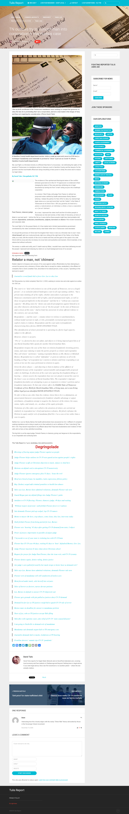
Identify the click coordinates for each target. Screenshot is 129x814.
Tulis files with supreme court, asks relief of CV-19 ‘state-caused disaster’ (42, 618)
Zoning (107, 231)
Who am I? (32, 3)
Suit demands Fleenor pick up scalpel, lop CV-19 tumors (35, 511)
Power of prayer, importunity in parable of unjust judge (35, 532)
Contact (74, 3)
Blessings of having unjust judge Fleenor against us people (36, 452)
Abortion (98, 126)
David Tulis (16, 41)
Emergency (47, 17)
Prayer (97, 199)
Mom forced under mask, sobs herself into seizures (33, 581)
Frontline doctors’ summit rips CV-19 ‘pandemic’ (33, 640)
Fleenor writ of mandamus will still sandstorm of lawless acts (37, 575)
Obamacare (99, 187)
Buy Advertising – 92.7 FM (92, 3)
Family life (58, 17)
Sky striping (99, 219)
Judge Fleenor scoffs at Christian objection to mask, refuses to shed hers (42, 462)
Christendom (15, 17)
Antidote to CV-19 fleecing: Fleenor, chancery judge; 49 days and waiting (42, 500)
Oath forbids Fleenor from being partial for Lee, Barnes (35, 522)
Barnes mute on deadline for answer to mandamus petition (36, 608)
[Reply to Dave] (81, 718)
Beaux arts (99, 134)
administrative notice (103, 130)
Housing (98, 158)
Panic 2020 (38, 21)
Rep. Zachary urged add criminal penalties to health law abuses (38, 484)
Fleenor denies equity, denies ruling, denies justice (33, 559)
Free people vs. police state (21, 21)
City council (99, 146)
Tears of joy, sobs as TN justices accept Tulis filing (33, 613)
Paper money (99, 195)
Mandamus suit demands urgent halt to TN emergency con (36, 629)
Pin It (44, 677)
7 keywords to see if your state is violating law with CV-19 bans (38, 538)
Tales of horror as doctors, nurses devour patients (33, 586)
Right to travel (100, 211)
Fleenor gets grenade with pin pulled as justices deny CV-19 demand (40, 597)
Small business (100, 223)
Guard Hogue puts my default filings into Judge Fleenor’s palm (38, 495)
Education (98, 154)
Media (97, 179)
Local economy (109, 162)
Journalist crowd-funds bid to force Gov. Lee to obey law (36, 276)
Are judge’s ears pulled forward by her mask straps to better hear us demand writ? (45, 565)
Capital (109, 134)
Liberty (97, 162)
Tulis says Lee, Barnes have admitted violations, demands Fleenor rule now (43, 489)
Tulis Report (16, 2)
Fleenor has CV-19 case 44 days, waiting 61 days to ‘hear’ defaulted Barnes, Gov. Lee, (47, 543)
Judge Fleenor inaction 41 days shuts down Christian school (37, 549)
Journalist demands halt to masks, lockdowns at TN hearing (37, 635)
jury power (109, 158)
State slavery (100, 227)
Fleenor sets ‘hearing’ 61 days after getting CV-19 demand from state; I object (44, 527)
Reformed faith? (101, 203)
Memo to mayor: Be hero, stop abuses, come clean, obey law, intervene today (43, 516)
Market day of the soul (103, 175)
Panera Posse (100, 191)
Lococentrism (100, 171)
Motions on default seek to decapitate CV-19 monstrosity (36, 468)
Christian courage (101, 138)
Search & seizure (101, 215)
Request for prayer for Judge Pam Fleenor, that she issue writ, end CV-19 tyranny (45, 554)
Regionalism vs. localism (104, 207)
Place (110, 195)
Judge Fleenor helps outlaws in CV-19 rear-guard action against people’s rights (44, 457)
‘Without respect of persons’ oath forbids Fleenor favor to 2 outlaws (40, 505)
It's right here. (13, 803)
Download (27, 253)
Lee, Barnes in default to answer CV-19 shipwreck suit (35, 592)
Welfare (98, 231)
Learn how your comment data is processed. (53, 780)
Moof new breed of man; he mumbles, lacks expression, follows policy (40, 479)
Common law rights (31, 17)
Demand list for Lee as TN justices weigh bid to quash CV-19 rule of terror (42, 602)
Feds (108, 154)
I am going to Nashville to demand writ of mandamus (34, 624)
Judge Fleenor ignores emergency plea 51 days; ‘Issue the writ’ (38, 473)
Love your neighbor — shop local (52, 3)
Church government (102, 142)
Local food (99, 166)
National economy (101, 183)
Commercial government (104, 150)
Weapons (112, 227)
